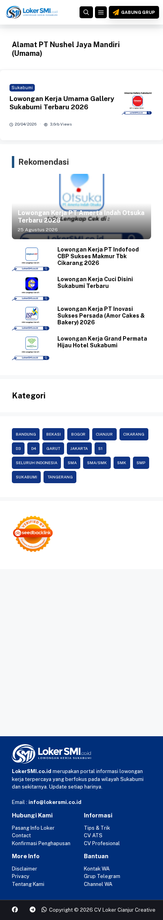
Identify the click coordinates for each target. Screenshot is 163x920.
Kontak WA (97, 869)
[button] (86, 12)
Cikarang (133, 434)
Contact (21, 835)
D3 (18, 448)
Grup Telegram (102, 876)
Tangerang (60, 476)
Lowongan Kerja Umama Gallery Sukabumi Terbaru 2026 (61, 102)
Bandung (26, 434)
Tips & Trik (97, 828)
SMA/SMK (97, 462)
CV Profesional (102, 843)
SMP (140, 462)
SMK (121, 462)
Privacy (20, 876)
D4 (33, 448)
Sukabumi (22, 87)
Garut (53, 448)
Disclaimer (24, 869)
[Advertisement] (81, 654)
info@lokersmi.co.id (55, 802)
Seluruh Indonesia (36, 462)
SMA (72, 462)
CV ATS (93, 835)
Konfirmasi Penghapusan (41, 843)
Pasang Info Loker (33, 828)
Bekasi (53, 434)
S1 (100, 448)
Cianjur (104, 434)
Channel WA (98, 884)
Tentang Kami (28, 884)
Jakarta (79, 448)
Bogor (78, 434)
